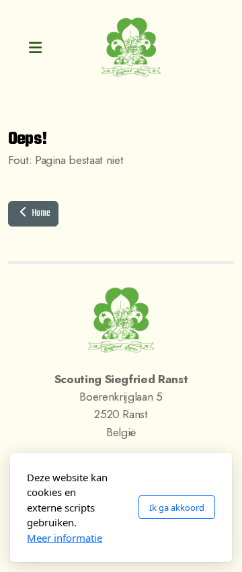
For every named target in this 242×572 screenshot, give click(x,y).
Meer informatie (64, 537)
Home (40, 213)
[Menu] (35, 48)
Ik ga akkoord (176, 507)
